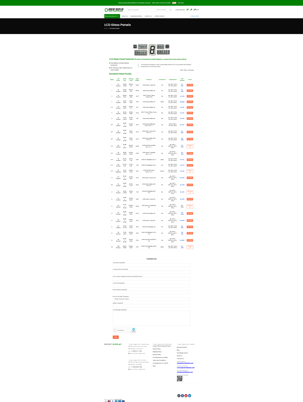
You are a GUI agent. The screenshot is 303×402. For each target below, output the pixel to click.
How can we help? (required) (121, 296)
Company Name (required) (120, 269)
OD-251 (182, 107)
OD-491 (182, 192)
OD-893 (182, 233)
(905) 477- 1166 (137, 351)
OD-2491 (182, 247)
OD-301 (182, 113)
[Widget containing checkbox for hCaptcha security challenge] (125, 330)
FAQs (154, 366)
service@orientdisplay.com (186, 367)
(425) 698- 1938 (137, 367)
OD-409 (182, 178)
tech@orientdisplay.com (185, 372)
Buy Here (190, 85)
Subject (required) (118, 303)
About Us (125, 16)
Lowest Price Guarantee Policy (162, 346)
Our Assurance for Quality (160, 357)
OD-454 (182, 185)
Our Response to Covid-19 (160, 363)
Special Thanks (118, 399)
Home (106, 28)
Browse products (182, 347)
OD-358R (182, 139)
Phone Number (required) (120, 289)
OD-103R (182, 90)
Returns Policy (157, 354)
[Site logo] (114, 10)
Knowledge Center (136, 16)
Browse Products (112, 16)
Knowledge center (182, 353)
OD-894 (182, 240)
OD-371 (182, 159)
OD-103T (182, 85)
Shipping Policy (157, 352)
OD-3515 (182, 146)
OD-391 (182, 171)
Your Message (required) (120, 310)
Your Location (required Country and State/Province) (127, 276)
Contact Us (148, 16)
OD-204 (182, 102)
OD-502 (182, 199)
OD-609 (182, 220)
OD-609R (182, 213)
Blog (178, 350)
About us (179, 356)
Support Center (159, 16)
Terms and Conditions (159, 360)
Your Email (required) (119, 283)
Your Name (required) (119, 262)
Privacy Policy (156, 349)
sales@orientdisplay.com (185, 363)
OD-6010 (182, 226)
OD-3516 (182, 153)
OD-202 (182, 96)
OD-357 (182, 125)
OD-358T (182, 132)
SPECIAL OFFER (195, 16)
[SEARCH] (171, 10)
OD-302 (182, 118)
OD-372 (182, 165)
